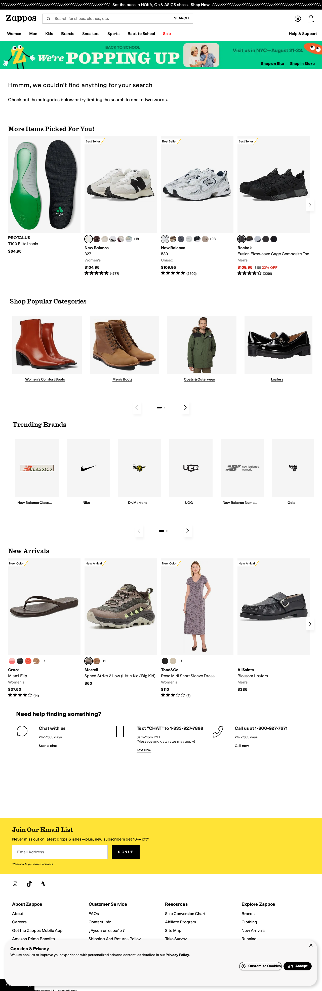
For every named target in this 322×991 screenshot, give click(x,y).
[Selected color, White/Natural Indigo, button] (165, 239)
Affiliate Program (180, 922)
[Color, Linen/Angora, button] (105, 239)
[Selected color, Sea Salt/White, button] (89, 239)
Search (181, 18)
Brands (248, 913)
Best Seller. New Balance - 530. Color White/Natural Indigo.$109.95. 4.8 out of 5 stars (197, 206)
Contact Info (100, 922)
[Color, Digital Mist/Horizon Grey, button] (113, 239)
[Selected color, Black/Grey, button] (241, 239)
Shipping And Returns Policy (115, 938)
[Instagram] (15, 883)
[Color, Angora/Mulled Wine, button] (121, 239)
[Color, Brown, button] (250, 239)
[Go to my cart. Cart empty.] (311, 19)
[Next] (310, 204)
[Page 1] (159, 407)
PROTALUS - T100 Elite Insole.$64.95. (44, 195)
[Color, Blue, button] (266, 239)
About (17, 913)
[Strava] (43, 883)
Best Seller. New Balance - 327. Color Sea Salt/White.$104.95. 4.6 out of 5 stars (121, 206)
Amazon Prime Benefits (33, 938)
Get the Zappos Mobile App (37, 930)
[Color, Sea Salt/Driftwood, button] (205, 239)
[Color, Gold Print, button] (173, 661)
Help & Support (303, 33)
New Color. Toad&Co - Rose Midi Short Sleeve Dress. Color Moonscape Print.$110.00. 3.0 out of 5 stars (197, 628)
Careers (19, 922)
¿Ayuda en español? (107, 930)
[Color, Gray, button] (258, 239)
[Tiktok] (29, 883)
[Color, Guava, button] (12, 661)
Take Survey (176, 938)
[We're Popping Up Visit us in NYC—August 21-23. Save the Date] (161, 55)
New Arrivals (253, 930)
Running (249, 938)
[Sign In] (298, 19)
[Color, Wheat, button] (97, 661)
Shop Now (200, 4)
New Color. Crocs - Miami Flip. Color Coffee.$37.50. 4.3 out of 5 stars (44, 628)
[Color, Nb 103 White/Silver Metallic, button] (189, 239)
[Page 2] (164, 407)
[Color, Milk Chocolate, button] (36, 661)
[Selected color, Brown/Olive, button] (89, 661)
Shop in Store (302, 63)
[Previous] (137, 407)
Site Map (173, 930)
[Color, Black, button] (20, 661)
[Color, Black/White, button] (274, 239)
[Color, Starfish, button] (28, 661)
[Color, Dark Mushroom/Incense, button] (173, 239)
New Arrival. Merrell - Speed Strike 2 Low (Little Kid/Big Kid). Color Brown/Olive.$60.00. (121, 622)
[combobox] (106, 19)
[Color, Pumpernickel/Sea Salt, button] (97, 239)
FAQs (94, 913)
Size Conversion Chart (185, 913)
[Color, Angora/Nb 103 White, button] (129, 239)
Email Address (30, 852)
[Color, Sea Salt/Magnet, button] (181, 239)
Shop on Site (272, 63)
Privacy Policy (177, 955)
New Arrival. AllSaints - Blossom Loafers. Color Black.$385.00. (273, 625)
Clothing (249, 922)
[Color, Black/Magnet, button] (197, 239)
